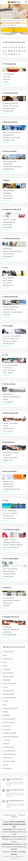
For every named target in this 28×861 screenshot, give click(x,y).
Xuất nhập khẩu (9, 442)
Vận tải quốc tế (7, 455)
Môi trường (6, 715)
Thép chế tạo (6, 605)
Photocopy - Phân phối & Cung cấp (12, 251)
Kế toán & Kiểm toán (8, 571)
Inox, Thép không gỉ (8, 598)
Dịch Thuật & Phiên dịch (9, 574)
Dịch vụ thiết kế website (15, 801)
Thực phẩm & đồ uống (11, 93)
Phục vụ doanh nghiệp (11, 558)
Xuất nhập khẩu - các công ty (11, 452)
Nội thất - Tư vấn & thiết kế (11, 423)
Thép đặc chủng (7, 603)
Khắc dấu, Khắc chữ (8, 576)
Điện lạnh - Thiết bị (8, 481)
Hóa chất (5, 701)
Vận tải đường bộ (7, 164)
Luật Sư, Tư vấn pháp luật (10, 569)
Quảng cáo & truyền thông (12, 209)
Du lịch (6, 500)
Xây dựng (5, 765)
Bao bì (5, 655)
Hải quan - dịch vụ (8, 460)
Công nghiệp (6, 669)
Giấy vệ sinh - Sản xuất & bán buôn (13, 312)
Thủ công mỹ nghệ (10, 64)
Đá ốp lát (5, 399)
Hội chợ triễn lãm (7, 227)
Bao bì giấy (7, 314)
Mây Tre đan (7, 76)
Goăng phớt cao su (8, 285)
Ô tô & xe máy (8, 326)
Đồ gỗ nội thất (7, 632)
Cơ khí (6, 355)
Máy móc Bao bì (8, 195)
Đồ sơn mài (7, 79)
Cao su (6, 267)
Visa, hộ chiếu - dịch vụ (9, 518)
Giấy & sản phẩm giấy (11, 297)
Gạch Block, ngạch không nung (11, 397)
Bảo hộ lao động (8, 659)
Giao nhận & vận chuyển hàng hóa (12, 166)
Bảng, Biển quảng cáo (9, 222)
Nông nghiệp (6, 726)
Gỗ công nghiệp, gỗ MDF (10, 634)
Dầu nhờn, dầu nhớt (8, 343)
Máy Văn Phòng (7, 248)
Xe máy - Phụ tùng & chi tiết (10, 338)
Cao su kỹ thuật (7, 283)
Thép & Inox (7, 588)
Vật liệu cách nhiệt (8, 486)
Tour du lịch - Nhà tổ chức (10, 513)
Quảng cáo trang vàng (15, 790)
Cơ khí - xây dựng (8, 372)
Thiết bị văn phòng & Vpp (12, 238)
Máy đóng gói (7, 193)
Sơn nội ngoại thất (8, 402)
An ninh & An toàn (8, 651)
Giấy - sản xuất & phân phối (11, 307)
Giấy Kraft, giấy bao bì (9, 309)
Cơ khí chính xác (7, 367)
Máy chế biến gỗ (8, 198)
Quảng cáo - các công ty (9, 219)
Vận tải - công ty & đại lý (9, 161)
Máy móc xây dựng (9, 190)
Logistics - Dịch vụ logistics (10, 457)
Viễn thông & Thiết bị (10, 122)
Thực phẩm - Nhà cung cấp (10, 103)
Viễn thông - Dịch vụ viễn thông (11, 137)
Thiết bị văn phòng (8, 254)
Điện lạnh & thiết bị (10, 471)
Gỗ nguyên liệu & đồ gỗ (11, 617)
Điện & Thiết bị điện (8, 673)
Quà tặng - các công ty (10, 539)
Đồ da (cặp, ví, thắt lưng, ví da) (12, 542)
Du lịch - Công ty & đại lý (9, 510)
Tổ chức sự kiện (7, 224)
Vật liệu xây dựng (9, 384)
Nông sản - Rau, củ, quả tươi (10, 106)
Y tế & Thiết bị (6, 740)
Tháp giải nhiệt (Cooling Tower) (11, 489)
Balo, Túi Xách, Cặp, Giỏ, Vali (11, 547)
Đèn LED (6, 426)
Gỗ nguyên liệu (7, 627)
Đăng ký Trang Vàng (10, 815)
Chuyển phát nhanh (8, 169)
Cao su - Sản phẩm (8, 280)
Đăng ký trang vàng (14, 779)
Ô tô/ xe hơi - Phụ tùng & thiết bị (12, 336)
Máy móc (7, 180)
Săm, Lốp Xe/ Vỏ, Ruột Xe (10, 341)
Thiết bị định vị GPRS (8, 140)
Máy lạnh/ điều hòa (8, 484)
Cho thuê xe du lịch (8, 515)
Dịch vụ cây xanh (8, 431)
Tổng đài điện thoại (8, 135)
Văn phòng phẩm (7, 256)
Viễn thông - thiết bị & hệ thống (11, 132)
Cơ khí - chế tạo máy (8, 370)
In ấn (4, 704)
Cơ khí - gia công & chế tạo (10, 365)
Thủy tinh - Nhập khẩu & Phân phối (13, 545)
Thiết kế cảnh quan (9, 428)
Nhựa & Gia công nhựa (9, 719)
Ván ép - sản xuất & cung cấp (11, 629)
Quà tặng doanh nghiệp (12, 529)
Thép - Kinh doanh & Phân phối (11, 600)
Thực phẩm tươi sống (9, 108)
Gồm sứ (6, 82)
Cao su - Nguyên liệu (8, 278)
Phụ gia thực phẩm (8, 111)
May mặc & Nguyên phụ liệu (10, 708)
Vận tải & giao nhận (10, 151)
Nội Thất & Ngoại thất (11, 413)
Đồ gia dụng (6, 680)
